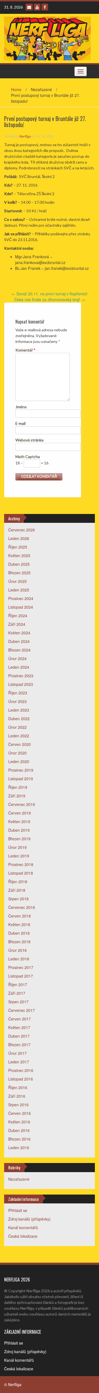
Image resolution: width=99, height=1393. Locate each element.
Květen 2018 (19, 924)
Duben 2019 (19, 830)
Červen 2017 (19, 1019)
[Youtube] (37, 7)
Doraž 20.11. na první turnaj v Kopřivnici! (49, 293)
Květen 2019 (19, 821)
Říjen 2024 (17, 615)
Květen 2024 (19, 632)
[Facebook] (45, 7)
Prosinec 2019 (20, 770)
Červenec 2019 (21, 804)
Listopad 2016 (20, 1079)
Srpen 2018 (18, 898)
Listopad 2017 (20, 976)
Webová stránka (29, 440)
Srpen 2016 (18, 1104)
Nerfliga (25, 136)
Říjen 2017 (17, 984)
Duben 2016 (19, 1130)
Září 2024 (16, 624)
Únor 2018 (17, 950)
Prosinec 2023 (20, 675)
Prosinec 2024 (20, 598)
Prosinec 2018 (20, 864)
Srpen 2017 (18, 1001)
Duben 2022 (19, 718)
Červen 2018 (19, 916)
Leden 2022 (18, 735)
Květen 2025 (19, 555)
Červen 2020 (19, 744)
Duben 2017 (19, 1036)
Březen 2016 (19, 1139)
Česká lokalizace (22, 1236)
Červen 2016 (19, 1113)
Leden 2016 (18, 1147)
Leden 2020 (18, 761)
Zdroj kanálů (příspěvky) (29, 1219)
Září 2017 (16, 993)
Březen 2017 (19, 1044)
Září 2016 (16, 1096)
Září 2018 (16, 890)
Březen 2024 (19, 650)
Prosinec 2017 (20, 967)
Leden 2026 (18, 538)
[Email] (29, 7)
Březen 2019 (19, 838)
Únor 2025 (17, 581)
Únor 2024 (17, 658)
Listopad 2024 (20, 607)
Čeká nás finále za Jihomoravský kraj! (49, 299)
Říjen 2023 (17, 693)
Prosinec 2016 (20, 1070)
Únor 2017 (17, 1053)
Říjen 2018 (17, 881)
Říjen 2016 (17, 1087)
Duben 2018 (19, 933)
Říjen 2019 (17, 787)
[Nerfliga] (47, 38)
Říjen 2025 (17, 547)
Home (16, 89)
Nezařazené (18, 1179)
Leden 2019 (18, 856)
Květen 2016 (19, 1122)
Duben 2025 (19, 564)
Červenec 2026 (21, 530)
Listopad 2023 (20, 684)
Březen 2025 (19, 572)
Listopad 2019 (20, 778)
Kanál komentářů (23, 1227)
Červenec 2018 (21, 907)
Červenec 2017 (21, 1010)
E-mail (20, 423)
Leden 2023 (18, 710)
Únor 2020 (17, 753)
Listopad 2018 (20, 873)
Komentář (25, 350)
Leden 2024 (18, 667)
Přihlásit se (17, 1210)
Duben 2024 (19, 641)
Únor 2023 (17, 701)
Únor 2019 (17, 847)
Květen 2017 (19, 1027)
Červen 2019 (19, 813)
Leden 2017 (18, 1061)
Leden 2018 (18, 959)
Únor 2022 (17, 727)
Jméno (21, 406)
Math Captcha (27, 456)
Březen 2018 (19, 941)
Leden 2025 (18, 590)
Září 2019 (16, 795)
